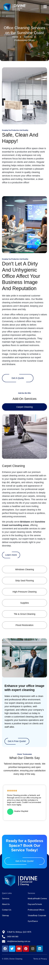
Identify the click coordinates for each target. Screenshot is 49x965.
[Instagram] (33, 949)
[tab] (24, 407)
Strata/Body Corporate (37, 915)
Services (5, 898)
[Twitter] (12, 949)
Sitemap (5, 915)
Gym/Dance (33, 921)
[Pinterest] (26, 949)
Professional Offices (36, 910)
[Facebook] (5, 949)
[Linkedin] (40, 949)
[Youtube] (19, 949)
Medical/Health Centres (37, 898)
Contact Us (6, 910)
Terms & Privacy (40, 959)
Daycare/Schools (35, 904)
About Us (6, 904)
